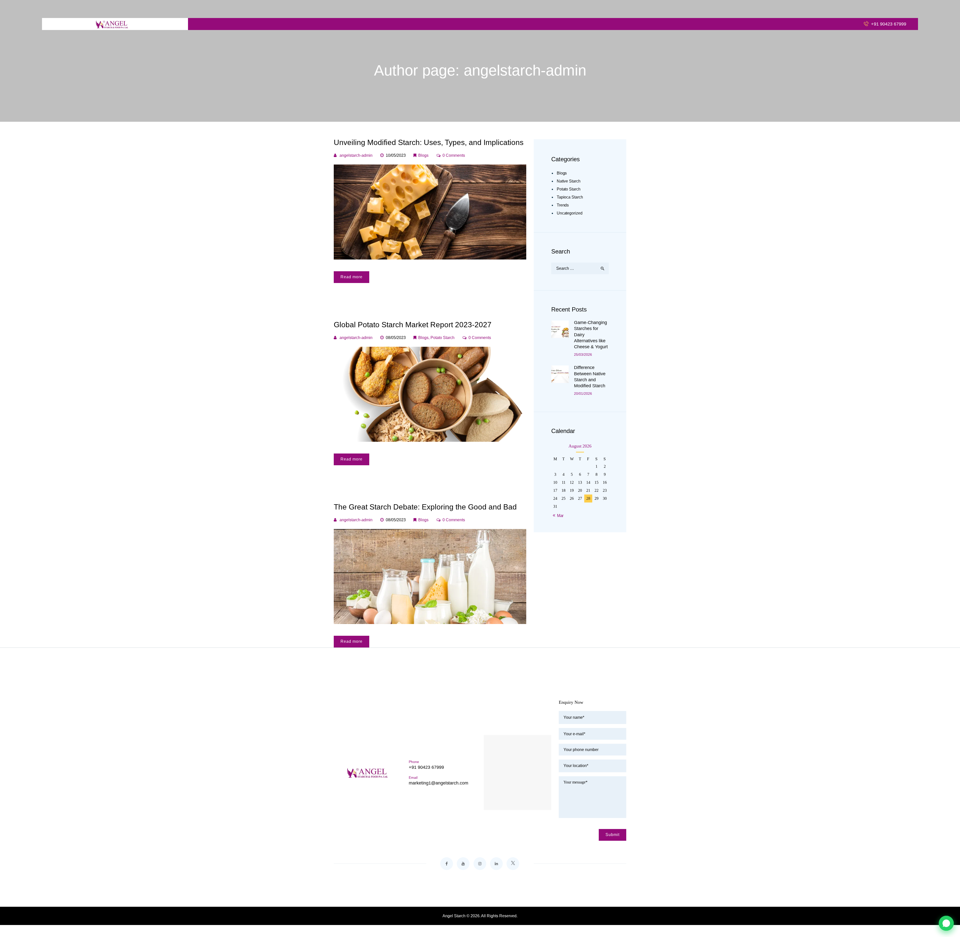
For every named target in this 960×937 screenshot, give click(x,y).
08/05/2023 (396, 338)
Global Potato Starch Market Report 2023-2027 (413, 324)
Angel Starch (454, 916)
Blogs (423, 155)
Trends (563, 205)
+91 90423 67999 (426, 767)
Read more (351, 277)
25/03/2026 (583, 354)
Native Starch (569, 181)
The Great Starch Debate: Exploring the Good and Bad (425, 507)
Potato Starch (442, 338)
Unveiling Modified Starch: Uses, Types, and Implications (429, 142)
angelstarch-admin (356, 155)
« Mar (559, 516)
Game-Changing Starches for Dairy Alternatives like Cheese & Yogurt (591, 334)
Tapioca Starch (570, 197)
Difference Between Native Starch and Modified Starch (590, 376)
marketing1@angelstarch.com (438, 783)
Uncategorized (570, 213)
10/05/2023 (396, 155)
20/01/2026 (583, 394)
